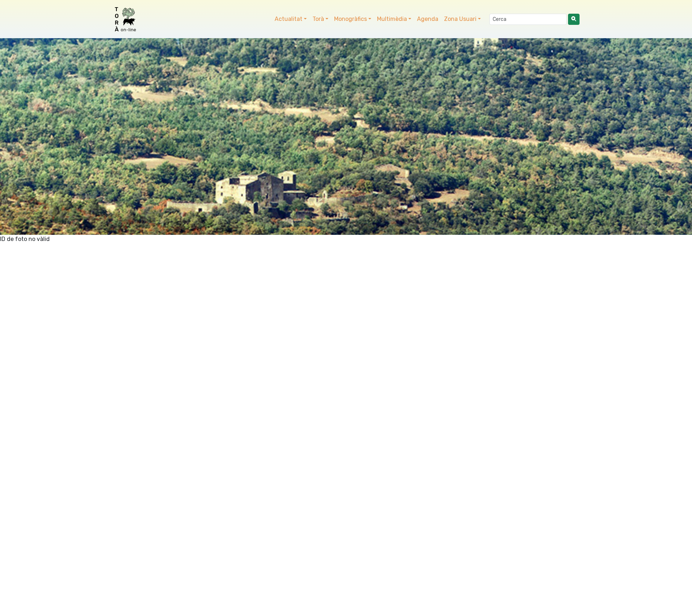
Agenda (427, 18)
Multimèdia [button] (392, 18)
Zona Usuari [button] (460, 18)
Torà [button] (318, 18)
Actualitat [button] (288, 18)
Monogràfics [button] (350, 18)
